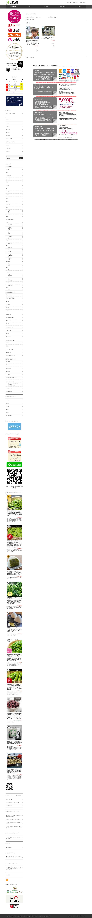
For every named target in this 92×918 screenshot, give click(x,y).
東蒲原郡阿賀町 (9, 415)
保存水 (9, 289)
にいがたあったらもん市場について (13, 795)
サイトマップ (78, 6)
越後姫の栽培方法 (9, 847)
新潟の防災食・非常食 (10, 380)
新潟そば (7, 240)
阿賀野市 (7, 403)
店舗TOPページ (13, 6)
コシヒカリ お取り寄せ (10, 141)
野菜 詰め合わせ (10, 247)
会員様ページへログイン (73, 2)
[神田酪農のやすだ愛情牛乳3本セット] (32, 32)
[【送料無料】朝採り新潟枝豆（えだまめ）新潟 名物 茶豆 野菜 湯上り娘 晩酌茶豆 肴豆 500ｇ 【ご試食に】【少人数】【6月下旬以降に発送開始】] (14, 676)
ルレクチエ (8, 129)
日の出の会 (8, 304)
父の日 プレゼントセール (10, 355)
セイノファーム (9, 311)
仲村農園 (7, 307)
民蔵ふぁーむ (8, 320)
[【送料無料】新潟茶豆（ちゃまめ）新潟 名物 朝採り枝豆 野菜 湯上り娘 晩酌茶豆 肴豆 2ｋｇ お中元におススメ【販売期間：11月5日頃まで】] (14, 502)
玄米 (8, 232)
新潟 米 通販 (8, 148)
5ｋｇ (9, 211)
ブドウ (9, 279)
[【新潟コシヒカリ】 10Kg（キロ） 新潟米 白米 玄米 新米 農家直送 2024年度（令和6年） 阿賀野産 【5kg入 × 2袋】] (14, 619)
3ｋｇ (9, 210)
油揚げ (7, 201)
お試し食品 (8, 374)
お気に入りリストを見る (10, 113)
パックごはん (10, 236)
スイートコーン (10, 255)
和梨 (7, 207)
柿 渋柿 (9, 274)
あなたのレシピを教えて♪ (11, 863)
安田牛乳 (7, 185)
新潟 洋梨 (7, 126)
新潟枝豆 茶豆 (8, 175)
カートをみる (83, 2)
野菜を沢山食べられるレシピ (12, 833)
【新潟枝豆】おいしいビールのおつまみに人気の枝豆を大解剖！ (13, 816)
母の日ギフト (8, 352)
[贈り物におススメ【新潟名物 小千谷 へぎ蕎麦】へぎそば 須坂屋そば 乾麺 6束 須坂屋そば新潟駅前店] (14, 732)
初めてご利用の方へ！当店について (12, 802)
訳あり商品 (8, 371)
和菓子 (9, 265)
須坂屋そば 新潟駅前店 (10, 298)
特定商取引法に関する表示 (21, 916)
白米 (8, 231)
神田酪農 (7, 301)
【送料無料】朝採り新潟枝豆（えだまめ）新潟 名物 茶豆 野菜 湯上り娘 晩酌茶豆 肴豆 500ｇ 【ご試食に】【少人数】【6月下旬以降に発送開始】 (14, 687)
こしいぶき (10, 224)
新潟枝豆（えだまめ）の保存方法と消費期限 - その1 (13, 827)
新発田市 (7, 406)
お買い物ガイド (9, 805)
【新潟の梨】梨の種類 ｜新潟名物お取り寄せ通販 (13, 857)
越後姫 (7, 172)
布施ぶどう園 (8, 314)
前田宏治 (7, 323)
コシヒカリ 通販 (9, 138)
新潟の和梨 (10, 275)
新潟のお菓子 (8, 261)
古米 (8, 238)
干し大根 (7, 123)
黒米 (8, 234)
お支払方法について (9, 799)
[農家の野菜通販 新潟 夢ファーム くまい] (14, 893)
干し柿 (7, 874)
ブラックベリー (10, 280)
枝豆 (8, 249)
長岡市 (7, 409)
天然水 (7, 287)
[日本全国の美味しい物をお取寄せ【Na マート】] (14, 902)
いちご (9, 276)
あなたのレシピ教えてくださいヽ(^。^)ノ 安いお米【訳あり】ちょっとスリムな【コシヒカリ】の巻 (13, 868)
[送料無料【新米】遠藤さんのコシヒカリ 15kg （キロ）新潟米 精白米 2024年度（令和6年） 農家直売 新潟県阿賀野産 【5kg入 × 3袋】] (14, 562)
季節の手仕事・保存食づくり (11, 377)
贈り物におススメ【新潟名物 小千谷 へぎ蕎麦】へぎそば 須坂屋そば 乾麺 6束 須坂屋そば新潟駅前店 (14, 742)
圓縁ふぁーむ (8, 336)
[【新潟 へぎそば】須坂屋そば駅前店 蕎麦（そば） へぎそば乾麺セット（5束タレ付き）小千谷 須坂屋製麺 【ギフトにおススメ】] (14, 760)
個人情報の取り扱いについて (11, 916)
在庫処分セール (9, 388)
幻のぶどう (8, 204)
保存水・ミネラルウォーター (13, 383)
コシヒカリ (8, 178)
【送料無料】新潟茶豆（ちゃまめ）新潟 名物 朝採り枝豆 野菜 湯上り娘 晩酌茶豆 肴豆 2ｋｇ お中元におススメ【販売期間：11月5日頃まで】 (14, 513)
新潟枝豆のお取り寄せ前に (12, 811)
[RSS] (7, 880)
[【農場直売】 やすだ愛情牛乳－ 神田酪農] (48, 31)
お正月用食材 (8, 368)
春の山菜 (9, 251)
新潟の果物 (8, 272)
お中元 (7, 342)
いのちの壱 (10, 228)
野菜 (7, 245)
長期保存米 (10, 384)
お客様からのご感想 (62, 6)
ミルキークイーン (11, 225)
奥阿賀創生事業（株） (10, 317)
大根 (8, 252)
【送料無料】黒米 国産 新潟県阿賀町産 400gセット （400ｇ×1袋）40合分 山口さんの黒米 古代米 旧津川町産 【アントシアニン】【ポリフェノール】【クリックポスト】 (14, 716)
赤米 (8, 237)
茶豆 (8, 250)
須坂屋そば (8, 132)
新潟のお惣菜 (10, 285)
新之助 (9, 229)
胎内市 (7, 412)
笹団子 (7, 182)
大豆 (8, 256)
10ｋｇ (9, 212)
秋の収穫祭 (8, 364)
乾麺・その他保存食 (11, 385)
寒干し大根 (8, 135)
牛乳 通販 (7, 151)
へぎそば (7, 145)
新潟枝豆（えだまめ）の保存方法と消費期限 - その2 (13, 823)
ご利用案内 (29, 6)
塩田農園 (7, 333)
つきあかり (10, 227)
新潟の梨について (10, 853)
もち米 (9, 233)
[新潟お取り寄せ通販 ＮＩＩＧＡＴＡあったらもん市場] (12, 4)
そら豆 (9, 259)
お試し (9, 214)
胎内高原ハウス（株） (10, 327)
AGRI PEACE (8, 330)
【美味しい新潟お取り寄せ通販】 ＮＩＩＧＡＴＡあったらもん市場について (39, 916)
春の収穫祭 (8, 361)
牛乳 (7, 267)
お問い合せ (46, 6)
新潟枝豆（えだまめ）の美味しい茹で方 (13, 819)
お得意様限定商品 (9, 391)
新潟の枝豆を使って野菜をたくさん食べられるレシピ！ (13, 838)
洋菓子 (9, 263)
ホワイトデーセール (9, 349)
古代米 (7, 216)
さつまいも (10, 258)
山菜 (7, 198)
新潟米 (7, 222)
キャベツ (9, 254)
